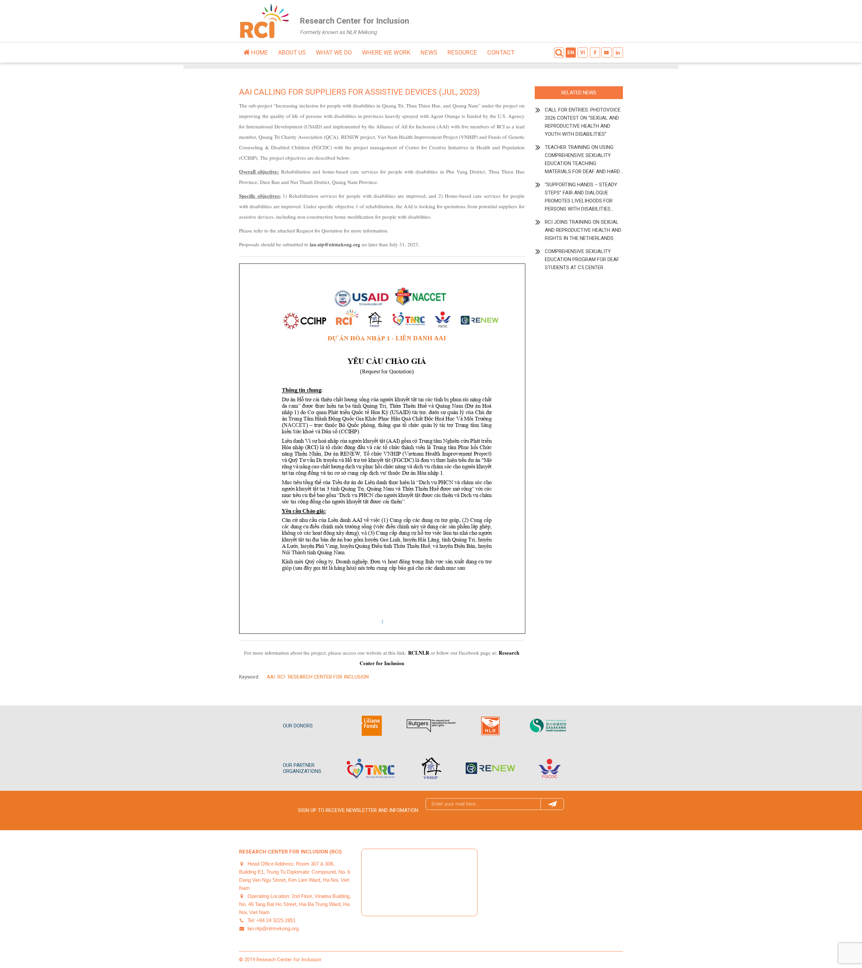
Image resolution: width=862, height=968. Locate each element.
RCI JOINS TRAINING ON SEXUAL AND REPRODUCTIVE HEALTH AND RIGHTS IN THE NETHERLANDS (583, 230)
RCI (281, 677)
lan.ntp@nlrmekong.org (335, 244)
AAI (271, 677)
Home (259, 52)
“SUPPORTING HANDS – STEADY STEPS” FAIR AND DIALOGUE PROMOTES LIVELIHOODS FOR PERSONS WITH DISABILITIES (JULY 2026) (581, 197)
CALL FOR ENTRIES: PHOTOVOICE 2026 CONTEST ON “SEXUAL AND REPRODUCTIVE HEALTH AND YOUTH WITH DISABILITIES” (583, 122)
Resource (462, 52)
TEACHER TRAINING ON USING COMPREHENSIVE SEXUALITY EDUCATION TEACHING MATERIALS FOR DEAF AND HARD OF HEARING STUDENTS (582, 160)
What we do (334, 52)
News (429, 52)
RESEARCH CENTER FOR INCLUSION (328, 677)
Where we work (386, 52)
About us (292, 52)
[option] (371, 726)
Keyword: (249, 677)
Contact (501, 52)
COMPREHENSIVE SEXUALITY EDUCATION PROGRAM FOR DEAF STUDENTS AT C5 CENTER (582, 259)
